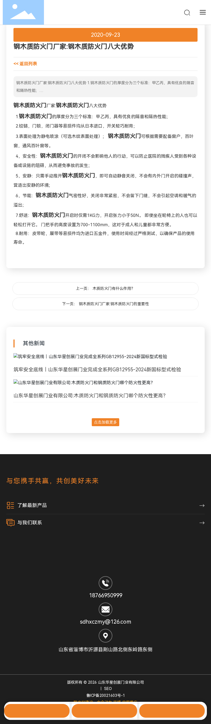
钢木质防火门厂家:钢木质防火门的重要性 (114, 304)
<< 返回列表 (25, 63)
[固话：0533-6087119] (37, 711)
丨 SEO (105, 688)
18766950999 (105, 595)
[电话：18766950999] (104, 711)
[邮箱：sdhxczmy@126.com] (172, 711)
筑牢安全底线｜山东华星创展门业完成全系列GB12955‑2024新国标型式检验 (97, 369)
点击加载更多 (105, 422)
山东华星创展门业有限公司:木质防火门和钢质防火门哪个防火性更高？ (90, 395)
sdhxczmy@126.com (105, 621)
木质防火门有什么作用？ (114, 288)
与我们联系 (29, 522)
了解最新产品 (32, 505)
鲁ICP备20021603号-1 (105, 695)
